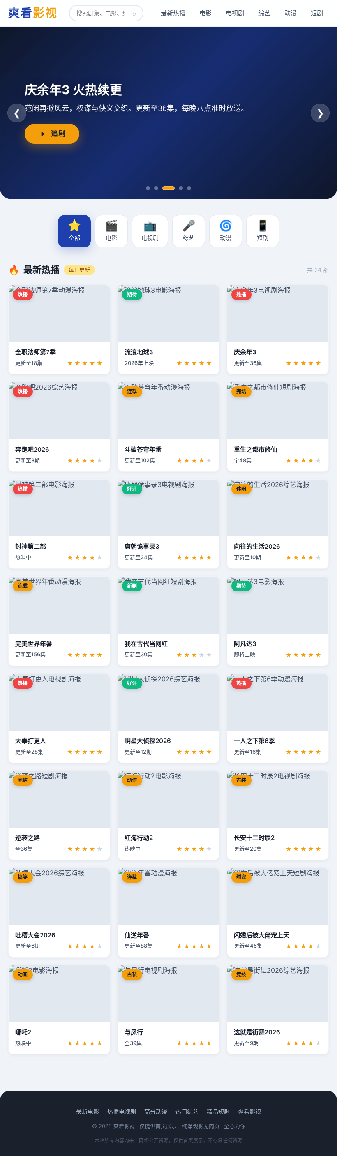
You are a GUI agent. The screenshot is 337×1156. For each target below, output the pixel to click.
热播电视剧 (121, 1111)
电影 (205, 13)
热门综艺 (187, 1111)
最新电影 (87, 1111)
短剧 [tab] (262, 230)
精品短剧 (218, 1111)
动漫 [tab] (225, 230)
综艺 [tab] (188, 230)
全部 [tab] (74, 230)
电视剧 (235, 13)
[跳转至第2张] (156, 188)
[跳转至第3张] (168, 188)
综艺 (264, 13)
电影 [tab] (111, 230)
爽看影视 (249, 1111)
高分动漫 (155, 1111)
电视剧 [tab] (150, 230)
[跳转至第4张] (181, 188)
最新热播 (173, 13)
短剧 (317, 13)
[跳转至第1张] (148, 188)
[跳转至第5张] (189, 188)
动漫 (290, 13)
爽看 (33, 13)
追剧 (58, 133)
